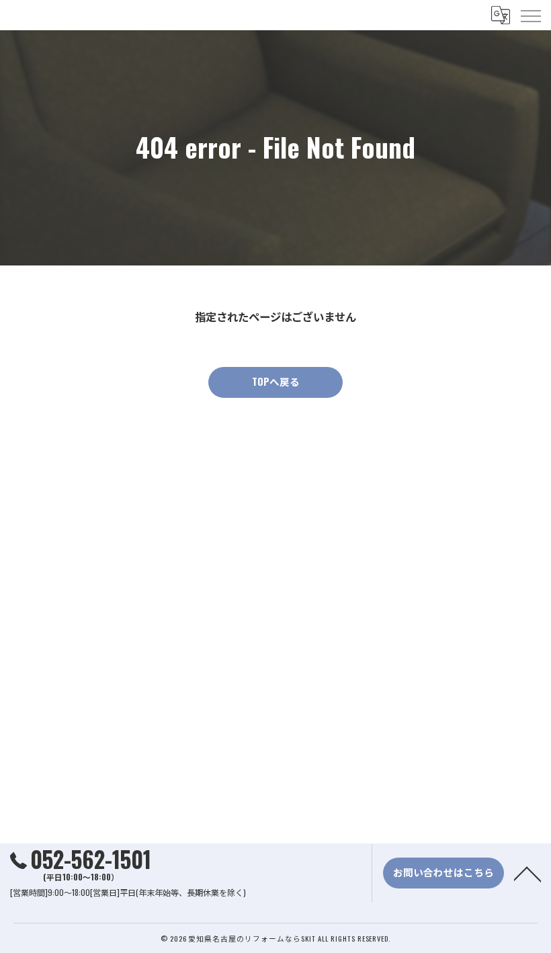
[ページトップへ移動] (527, 873)
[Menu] (530, 15)
